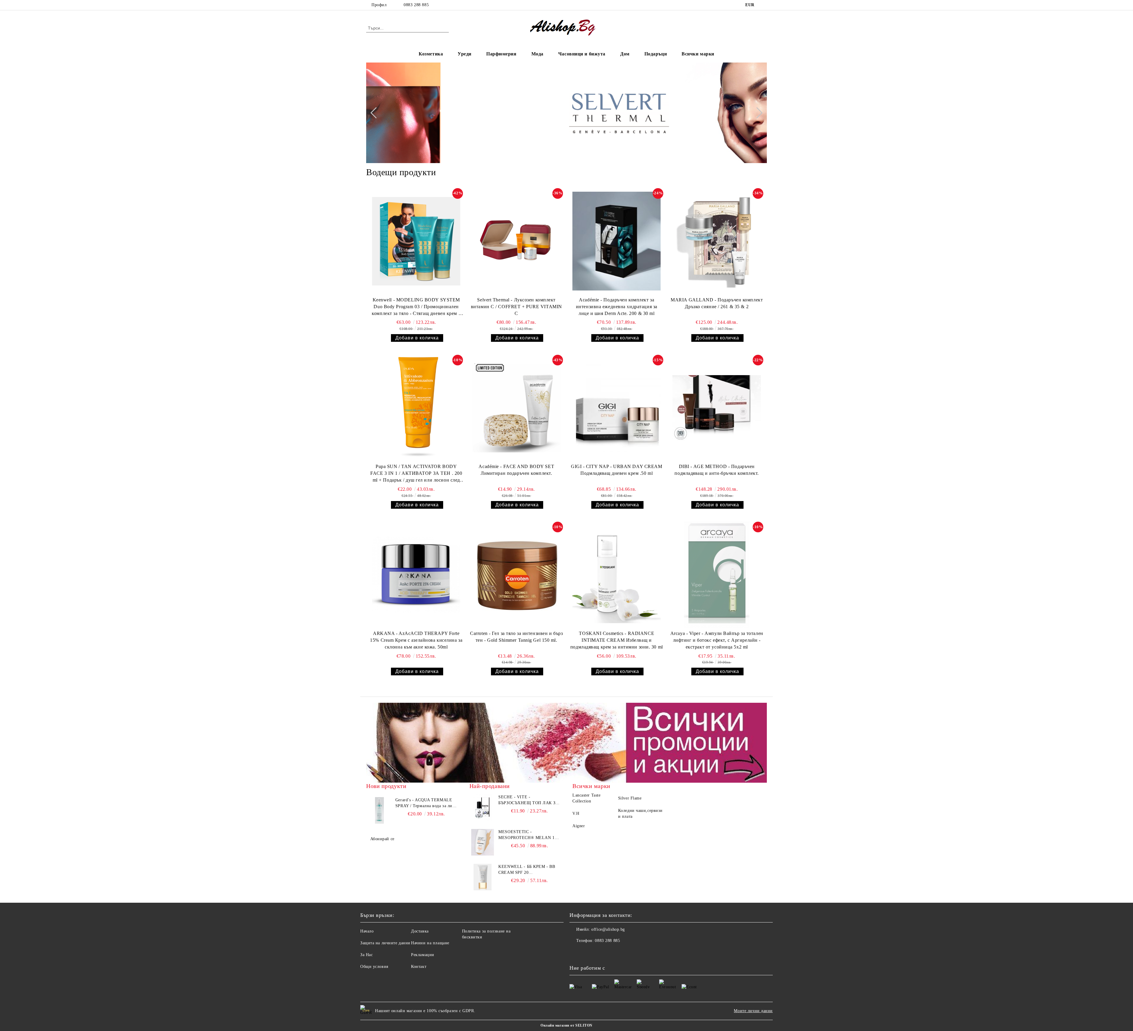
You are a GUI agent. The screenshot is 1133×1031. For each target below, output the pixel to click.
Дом (625, 53)
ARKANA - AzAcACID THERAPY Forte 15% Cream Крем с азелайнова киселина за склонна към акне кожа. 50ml (416, 640)
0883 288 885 (416, 5)
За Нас (366, 955)
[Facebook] (763, 5)
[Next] (756, 112)
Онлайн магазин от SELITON (566, 1025)
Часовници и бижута (581, 53)
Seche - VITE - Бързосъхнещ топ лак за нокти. (528, 800)
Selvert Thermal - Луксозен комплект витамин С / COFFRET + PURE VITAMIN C (516, 306)
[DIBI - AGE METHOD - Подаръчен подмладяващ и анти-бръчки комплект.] (716, 408)
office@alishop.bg (608, 929)
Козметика (431, 53)
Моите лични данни (753, 1011)
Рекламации (422, 955)
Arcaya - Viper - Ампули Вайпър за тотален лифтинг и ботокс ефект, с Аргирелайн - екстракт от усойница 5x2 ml (716, 640)
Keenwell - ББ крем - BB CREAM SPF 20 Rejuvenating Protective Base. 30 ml (529, 870)
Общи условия (374, 966)
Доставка (419, 931)
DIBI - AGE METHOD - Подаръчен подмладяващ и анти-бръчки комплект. (716, 470)
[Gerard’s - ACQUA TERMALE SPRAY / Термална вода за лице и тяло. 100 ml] (379, 810)
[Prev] (376, 112)
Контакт (418, 966)
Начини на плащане (430, 943)
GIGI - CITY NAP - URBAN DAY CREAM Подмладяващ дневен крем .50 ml (616, 470)
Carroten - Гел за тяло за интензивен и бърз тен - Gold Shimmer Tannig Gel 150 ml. (516, 637)
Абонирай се (382, 839)
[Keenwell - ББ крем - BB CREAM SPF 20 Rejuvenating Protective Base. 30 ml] (482, 877)
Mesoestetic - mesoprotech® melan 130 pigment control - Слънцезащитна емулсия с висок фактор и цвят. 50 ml (528, 835)
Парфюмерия (501, 53)
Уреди (464, 53)
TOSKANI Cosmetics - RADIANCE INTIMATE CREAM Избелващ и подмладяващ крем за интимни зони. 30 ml (616, 640)
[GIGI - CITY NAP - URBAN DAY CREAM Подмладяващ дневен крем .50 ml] (616, 408)
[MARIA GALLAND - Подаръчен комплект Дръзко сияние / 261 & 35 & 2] (716, 241)
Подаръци (655, 53)
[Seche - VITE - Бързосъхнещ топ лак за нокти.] (482, 807)
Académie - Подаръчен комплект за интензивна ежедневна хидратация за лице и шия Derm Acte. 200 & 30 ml (616, 306)
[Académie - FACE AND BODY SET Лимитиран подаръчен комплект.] (516, 408)
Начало (367, 931)
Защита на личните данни (385, 943)
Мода (537, 53)
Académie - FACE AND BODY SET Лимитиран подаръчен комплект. (516, 470)
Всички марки (698, 53)
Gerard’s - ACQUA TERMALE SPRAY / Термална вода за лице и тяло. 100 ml (426, 803)
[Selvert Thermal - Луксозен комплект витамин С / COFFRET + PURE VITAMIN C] (516, 241)
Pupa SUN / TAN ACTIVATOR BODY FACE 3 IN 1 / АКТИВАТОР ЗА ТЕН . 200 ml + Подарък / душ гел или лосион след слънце (416, 474)
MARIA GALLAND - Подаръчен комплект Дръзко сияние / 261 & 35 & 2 (717, 303)
